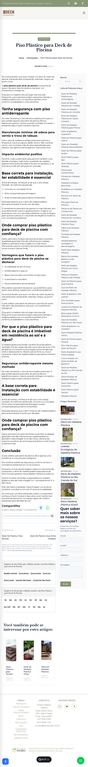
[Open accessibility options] (5, 761)
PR (20, 600)
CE (46, 600)
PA (34, 607)
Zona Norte (24, 573)
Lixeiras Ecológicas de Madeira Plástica (71, 308)
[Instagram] (68, 3)
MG (10, 600)
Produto (21, 704)
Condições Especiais (21, 730)
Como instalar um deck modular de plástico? (69, 361)
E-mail (63, 546)
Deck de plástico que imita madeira (71, 353)
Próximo (49, 530)
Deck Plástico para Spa (70, 158)
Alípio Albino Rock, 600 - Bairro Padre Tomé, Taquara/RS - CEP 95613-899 (44, 715)
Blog (21, 716)
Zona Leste (9, 580)
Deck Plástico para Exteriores (70, 384)
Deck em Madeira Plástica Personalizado (71, 145)
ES (16, 600)
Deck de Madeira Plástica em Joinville (70, 110)
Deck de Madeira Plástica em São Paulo (71, 321)
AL (44, 607)
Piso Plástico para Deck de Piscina (69, 346)
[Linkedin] (47, 508)
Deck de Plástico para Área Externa (71, 282)
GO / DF (7, 607)
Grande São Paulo (23, 580)
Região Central (10, 573)
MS (14, 607)
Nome (63, 536)
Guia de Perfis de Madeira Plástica (69, 289)
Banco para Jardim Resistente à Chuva (70, 314)
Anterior (8, 530)
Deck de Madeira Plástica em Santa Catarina (69, 118)
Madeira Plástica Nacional (69, 397)
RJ (6, 600)
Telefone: (64, 555)
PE (36, 600)
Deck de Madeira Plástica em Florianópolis (69, 96)
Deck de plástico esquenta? (69, 132)
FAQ (21, 726)
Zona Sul (46, 573)
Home (21, 58)
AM (24, 607)
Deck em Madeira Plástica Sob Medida (70, 276)
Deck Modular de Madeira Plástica (69, 378)
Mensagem (65, 565)
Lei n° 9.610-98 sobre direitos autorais (19, 550)
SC (26, 600)
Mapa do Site (21, 738)
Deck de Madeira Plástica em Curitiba (70, 104)
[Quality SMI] (44, 759)
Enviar (65, 584)
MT (19, 607)
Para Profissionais (21, 711)
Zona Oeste (35, 573)
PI (29, 607)
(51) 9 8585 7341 (44, 722)
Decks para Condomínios (67, 171)
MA (39, 607)
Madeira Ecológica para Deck (69, 184)
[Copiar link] (52, 515)
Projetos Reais (21, 707)
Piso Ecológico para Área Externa (70, 301)
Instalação (21, 723)
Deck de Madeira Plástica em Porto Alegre (69, 268)
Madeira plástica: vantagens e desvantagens (69, 243)
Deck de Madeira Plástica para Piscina (70, 126)
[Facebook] (82, 3)
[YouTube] (75, 3)
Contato (21, 719)
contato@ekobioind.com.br (44, 726)
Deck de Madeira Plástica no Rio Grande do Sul (71, 370)
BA (41, 600)
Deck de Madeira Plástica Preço (69, 222)
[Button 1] (84, 13)
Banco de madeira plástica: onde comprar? (69, 259)
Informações (32, 58)
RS (31, 600)
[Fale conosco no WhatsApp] (80, 760)
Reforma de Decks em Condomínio (71, 210)
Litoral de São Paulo (41, 580)
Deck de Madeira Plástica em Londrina (71, 216)
